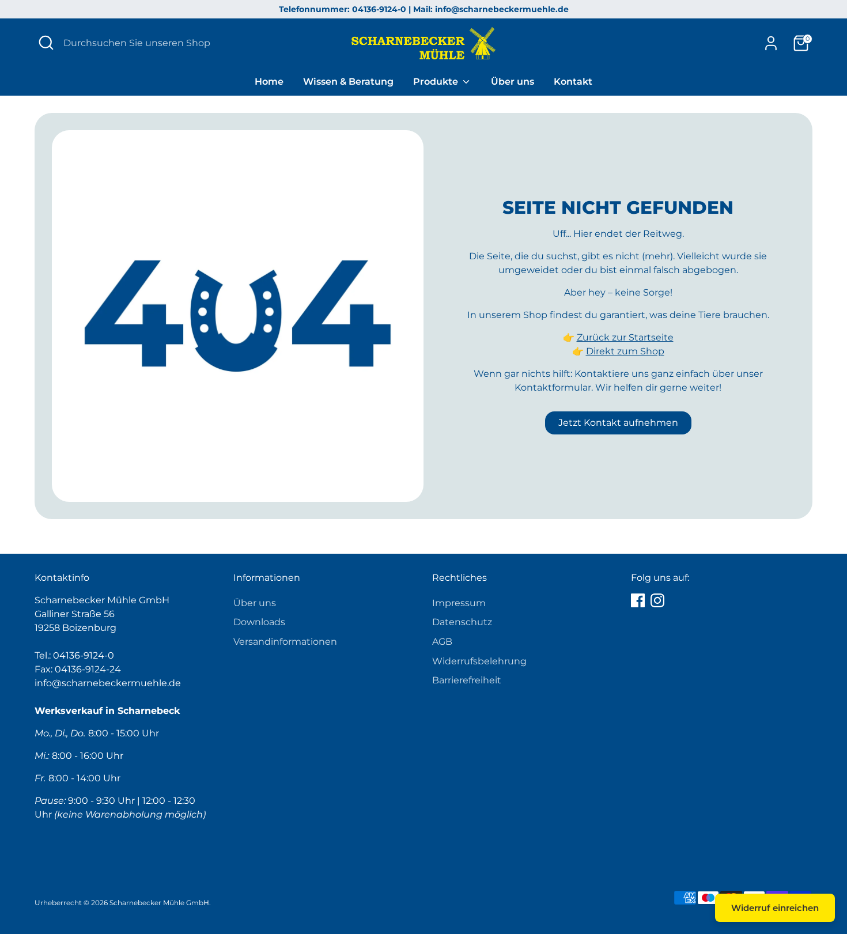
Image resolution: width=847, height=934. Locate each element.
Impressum (459, 603)
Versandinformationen (285, 641)
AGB (442, 641)
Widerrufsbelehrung (479, 661)
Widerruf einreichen (775, 907)
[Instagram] (657, 600)
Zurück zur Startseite (625, 337)
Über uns (512, 81)
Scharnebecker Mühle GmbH (159, 902)
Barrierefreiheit (466, 680)
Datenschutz (462, 622)
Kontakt (573, 81)
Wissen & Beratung (348, 81)
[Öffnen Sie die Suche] (46, 42)
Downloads (259, 622)
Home (269, 81)
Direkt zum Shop (625, 351)
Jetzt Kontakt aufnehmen (618, 422)
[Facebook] (638, 600)
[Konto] (770, 43)
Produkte (436, 81)
